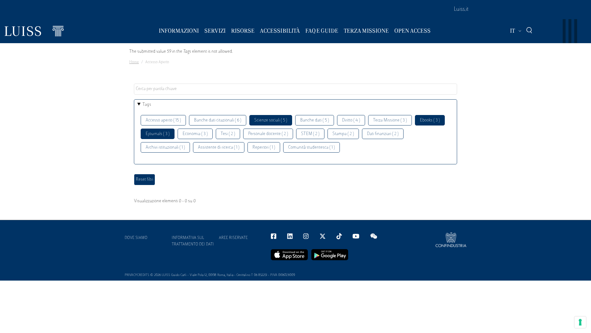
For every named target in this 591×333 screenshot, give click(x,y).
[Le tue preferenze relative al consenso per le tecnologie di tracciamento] (580, 322)
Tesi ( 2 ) (228, 134)
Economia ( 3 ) (195, 134)
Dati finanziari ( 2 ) (383, 134)
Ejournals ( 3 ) (158, 134)
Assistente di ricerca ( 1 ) (218, 147)
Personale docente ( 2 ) (268, 134)
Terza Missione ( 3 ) (390, 120)
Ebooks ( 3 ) (430, 120)
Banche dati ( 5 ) (314, 120)
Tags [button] (147, 104)
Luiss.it (461, 9)
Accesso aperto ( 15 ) (163, 120)
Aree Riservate (233, 238)
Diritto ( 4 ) (351, 120)
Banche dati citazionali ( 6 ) (217, 120)
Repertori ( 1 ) (263, 147)
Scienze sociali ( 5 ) (270, 120)
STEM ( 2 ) (310, 134)
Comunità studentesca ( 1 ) (311, 147)
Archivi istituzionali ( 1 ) (165, 147)
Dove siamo (136, 238)
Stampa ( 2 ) (343, 134)
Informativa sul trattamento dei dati (193, 241)
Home (134, 62)
